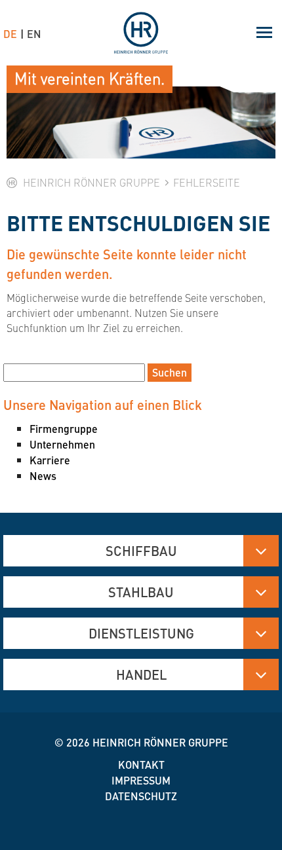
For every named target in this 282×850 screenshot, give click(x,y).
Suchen (169, 372)
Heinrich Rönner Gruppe (160, 742)
